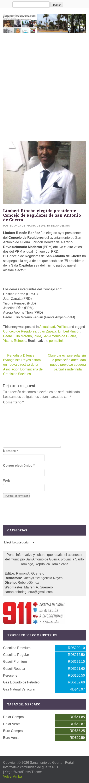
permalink (56, 340)
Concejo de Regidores (19, 331)
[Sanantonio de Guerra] (44, 23)
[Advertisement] (44, 86)
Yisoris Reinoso (14, 340)
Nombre (10, 451)
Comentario (13, 402)
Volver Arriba (12, 776)
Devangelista (60, 225)
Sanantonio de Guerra (46, 762)
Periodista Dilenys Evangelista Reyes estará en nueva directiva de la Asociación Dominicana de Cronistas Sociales (23, 365)
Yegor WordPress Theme (23, 772)
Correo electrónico (19, 465)
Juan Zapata (47, 331)
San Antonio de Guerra (59, 336)
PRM (37, 336)
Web (6, 480)
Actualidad (47, 327)
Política (62, 327)
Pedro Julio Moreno (17, 336)
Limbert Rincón (69, 331)
